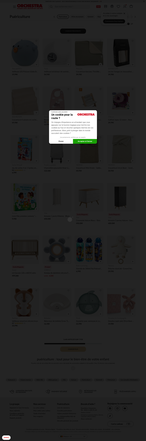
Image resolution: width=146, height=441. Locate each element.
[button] (6, 437)
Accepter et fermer (85, 141)
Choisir (61, 141)
